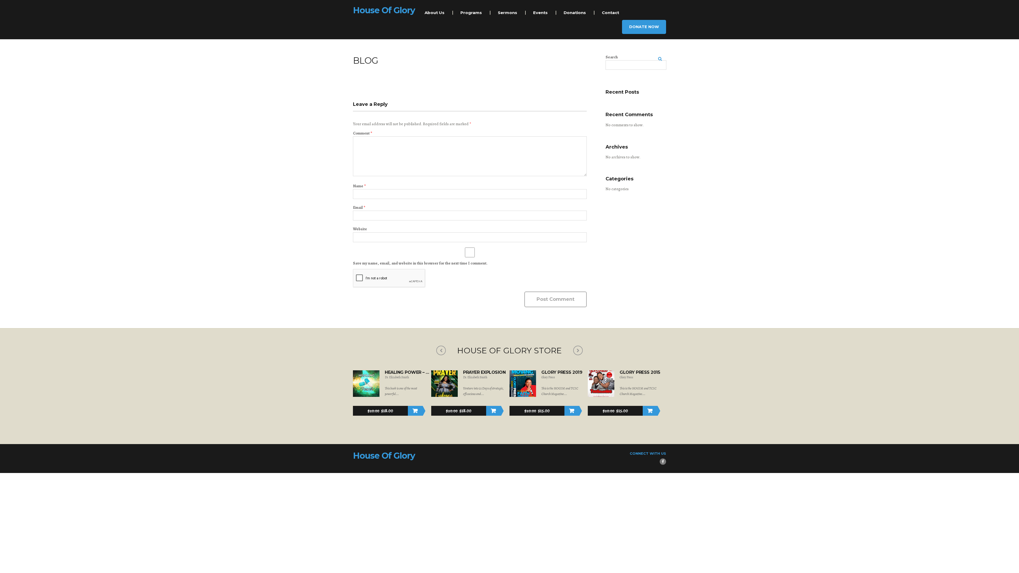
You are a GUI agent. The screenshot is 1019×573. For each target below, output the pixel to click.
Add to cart (415, 411)
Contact (610, 12)
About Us (434, 12)
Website (360, 229)
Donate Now (644, 26)
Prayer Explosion (484, 372)
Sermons (507, 12)
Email (359, 207)
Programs (471, 12)
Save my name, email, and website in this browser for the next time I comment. (420, 263)
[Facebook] (663, 461)
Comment (362, 133)
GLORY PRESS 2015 (640, 372)
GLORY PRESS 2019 (561, 372)
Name (359, 186)
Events (540, 12)
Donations (575, 12)
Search (612, 57)
